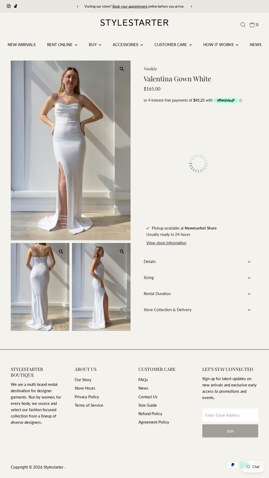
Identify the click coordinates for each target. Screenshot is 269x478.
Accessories (126, 44)
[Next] (191, 6)
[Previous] (78, 6)
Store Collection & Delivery (168, 309)
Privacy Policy (87, 396)
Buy (93, 44)
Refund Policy (150, 413)
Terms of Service (89, 405)
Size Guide (147, 405)
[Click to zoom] (122, 69)
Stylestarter (54, 467)
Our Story (83, 379)
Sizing (149, 277)
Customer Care (171, 44)
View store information (166, 243)
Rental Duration (157, 293)
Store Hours (85, 388)
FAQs (143, 379)
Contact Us (148, 396)
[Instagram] (9, 6)
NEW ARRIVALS (21, 44)
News (255, 44)
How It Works (219, 44)
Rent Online (60, 44)
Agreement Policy (153, 422)
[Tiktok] (15, 6)
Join (230, 431)
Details (150, 261)
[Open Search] (243, 24)
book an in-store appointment (160, 6)
